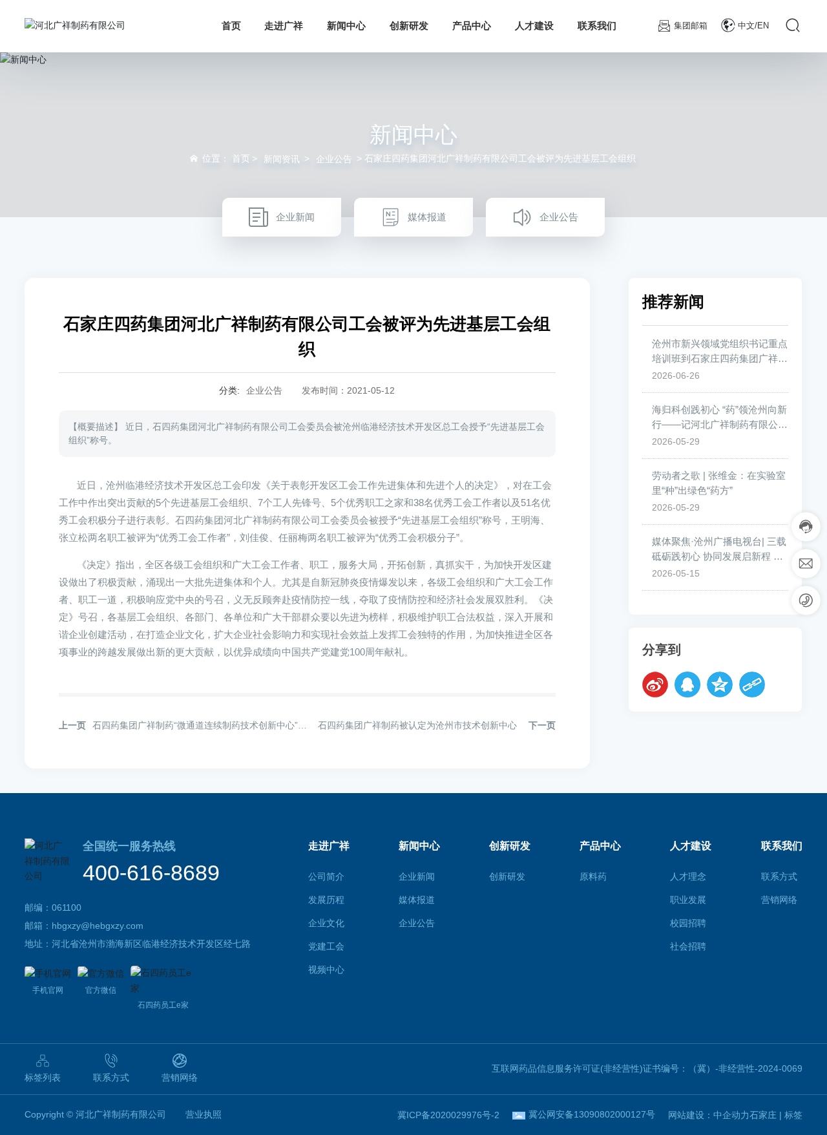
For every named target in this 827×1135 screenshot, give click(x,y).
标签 (793, 1115)
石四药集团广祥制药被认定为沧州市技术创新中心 (417, 725)
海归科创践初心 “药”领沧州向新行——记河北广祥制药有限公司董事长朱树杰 (720, 424)
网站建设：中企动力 (708, 1115)
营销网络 (180, 1077)
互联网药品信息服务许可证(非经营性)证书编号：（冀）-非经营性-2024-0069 (647, 1068)
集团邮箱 (690, 25)
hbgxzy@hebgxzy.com (97, 925)
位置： (226, 158)
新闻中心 (413, 134)
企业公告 (334, 159)
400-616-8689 (151, 872)
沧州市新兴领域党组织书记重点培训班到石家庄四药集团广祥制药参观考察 (720, 358)
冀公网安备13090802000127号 (592, 1114)
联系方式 (111, 1077)
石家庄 (763, 1115)
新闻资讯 (282, 159)
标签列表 (43, 1077)
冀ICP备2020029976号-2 (448, 1115)
